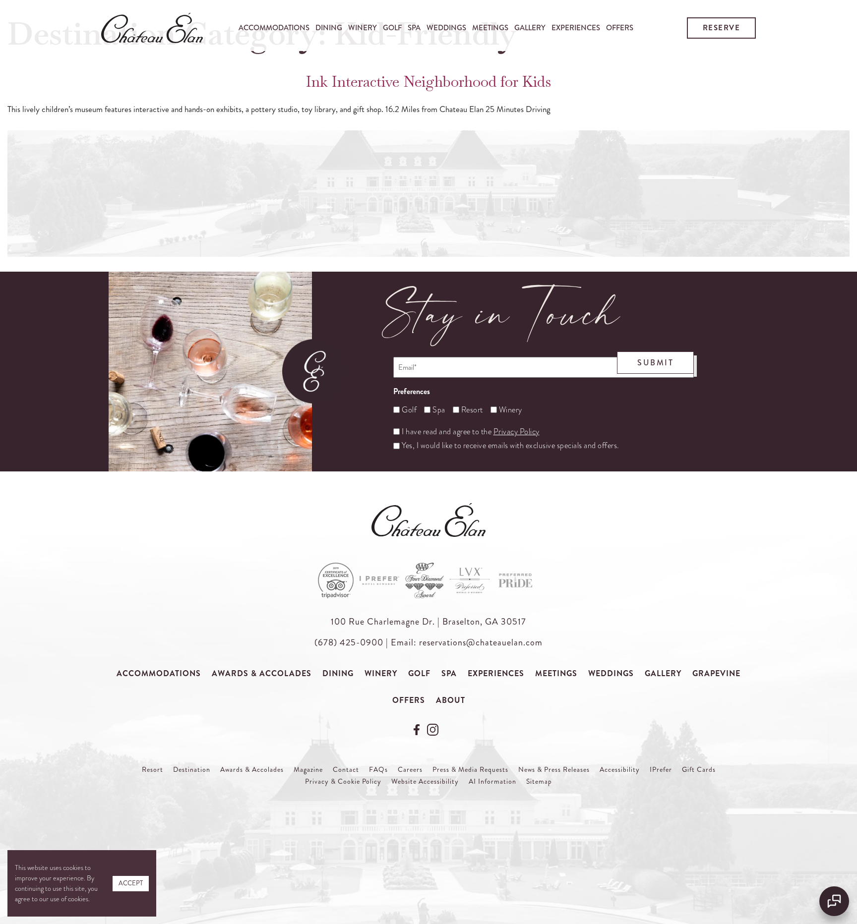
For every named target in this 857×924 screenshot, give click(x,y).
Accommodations (274, 27)
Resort (468, 409)
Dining (328, 27)
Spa (414, 27)
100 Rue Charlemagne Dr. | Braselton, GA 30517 (428, 621)
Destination (191, 769)
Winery (362, 27)
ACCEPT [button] (131, 883)
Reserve (721, 27)
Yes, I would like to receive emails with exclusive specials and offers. (510, 445)
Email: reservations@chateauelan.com (467, 642)
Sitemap (539, 781)
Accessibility (620, 769)
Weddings (446, 27)
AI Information (492, 781)
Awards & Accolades (261, 673)
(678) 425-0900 (348, 642)
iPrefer (661, 769)
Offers (619, 27)
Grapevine (716, 673)
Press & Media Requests (470, 769)
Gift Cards (699, 769)
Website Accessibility (425, 781)
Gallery (530, 27)
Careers (410, 769)
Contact (346, 769)
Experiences (575, 27)
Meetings (490, 27)
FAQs (378, 769)
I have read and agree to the (471, 431)
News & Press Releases (554, 769)
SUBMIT (655, 362)
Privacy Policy (516, 431)
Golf (392, 27)
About (450, 700)
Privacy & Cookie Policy (343, 781)
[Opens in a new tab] (418, 728)
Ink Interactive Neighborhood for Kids (428, 81)
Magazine (308, 769)
